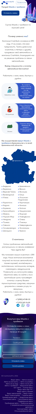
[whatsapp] (23, 305)
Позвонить (21, 2)
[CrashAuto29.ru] (8, 2)
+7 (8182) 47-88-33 (23, 299)
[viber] (28, 305)
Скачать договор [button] (18, 366)
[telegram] (18, 305)
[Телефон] (18, 338)
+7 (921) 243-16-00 (23, 303)
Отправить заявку (18, 361)
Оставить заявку (10, 13)
